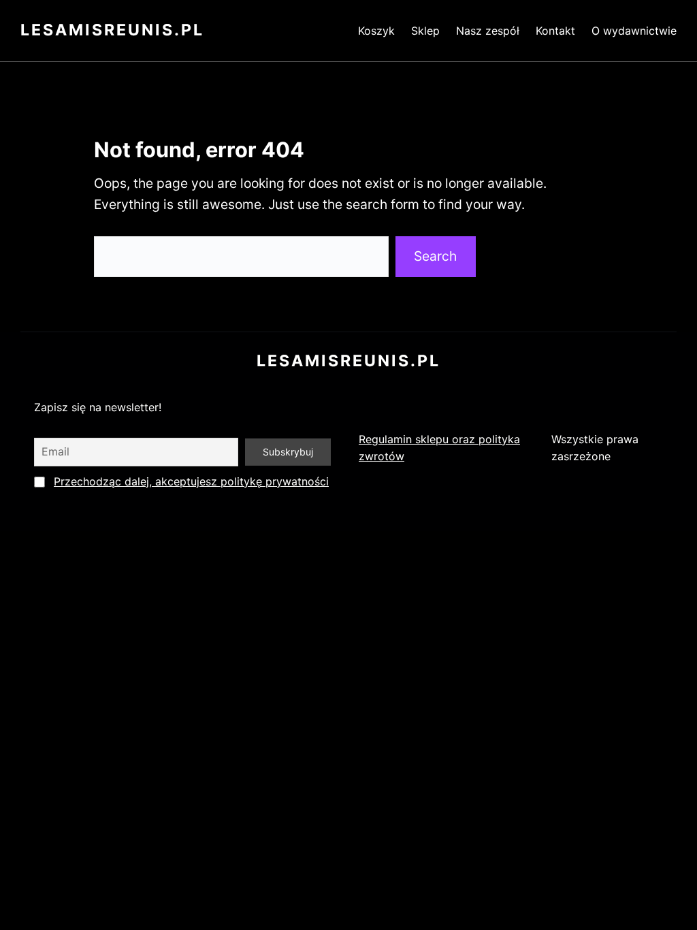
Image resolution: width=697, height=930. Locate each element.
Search (435, 256)
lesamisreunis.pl (112, 29)
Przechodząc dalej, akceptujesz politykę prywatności (191, 481)
